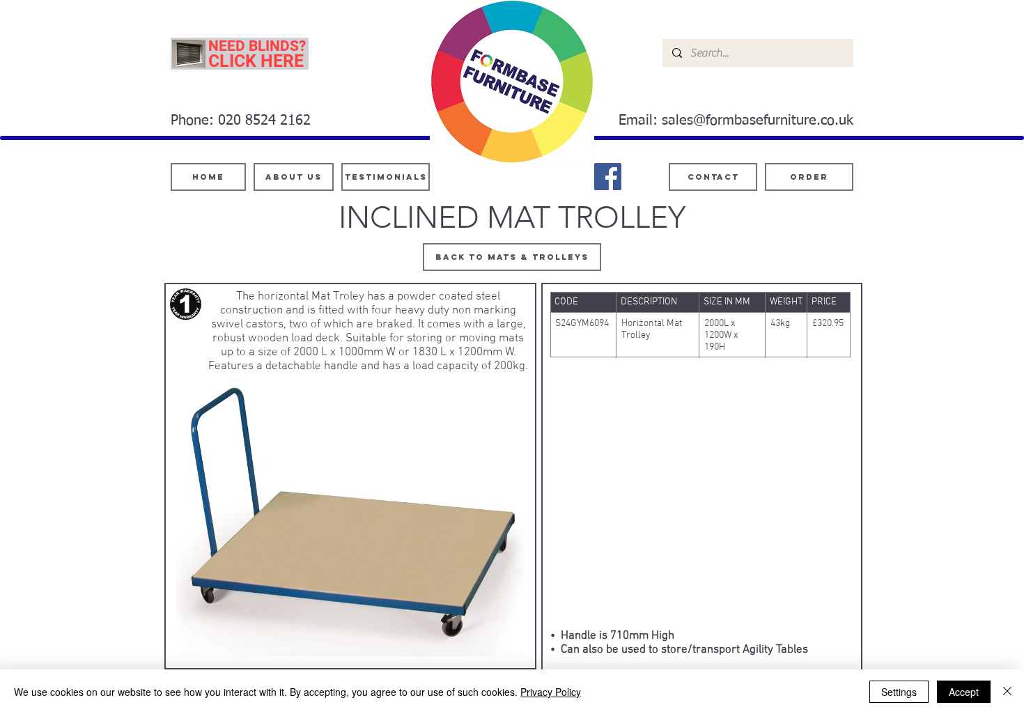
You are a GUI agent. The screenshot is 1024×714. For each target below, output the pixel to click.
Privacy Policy (550, 692)
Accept (964, 692)
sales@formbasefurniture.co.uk (757, 120)
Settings (899, 692)
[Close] (1007, 692)
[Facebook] (607, 176)
